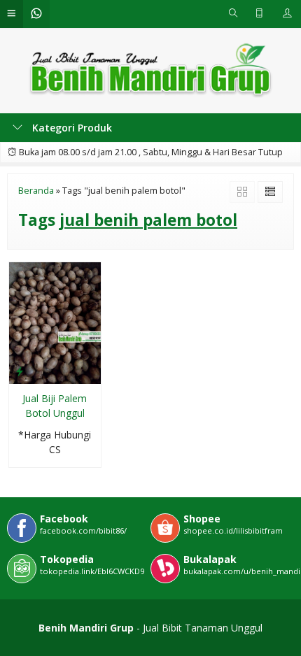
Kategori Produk (70, 127)
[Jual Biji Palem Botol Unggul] (55, 322)
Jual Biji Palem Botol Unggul (54, 406)
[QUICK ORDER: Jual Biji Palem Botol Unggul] (20, 370)
